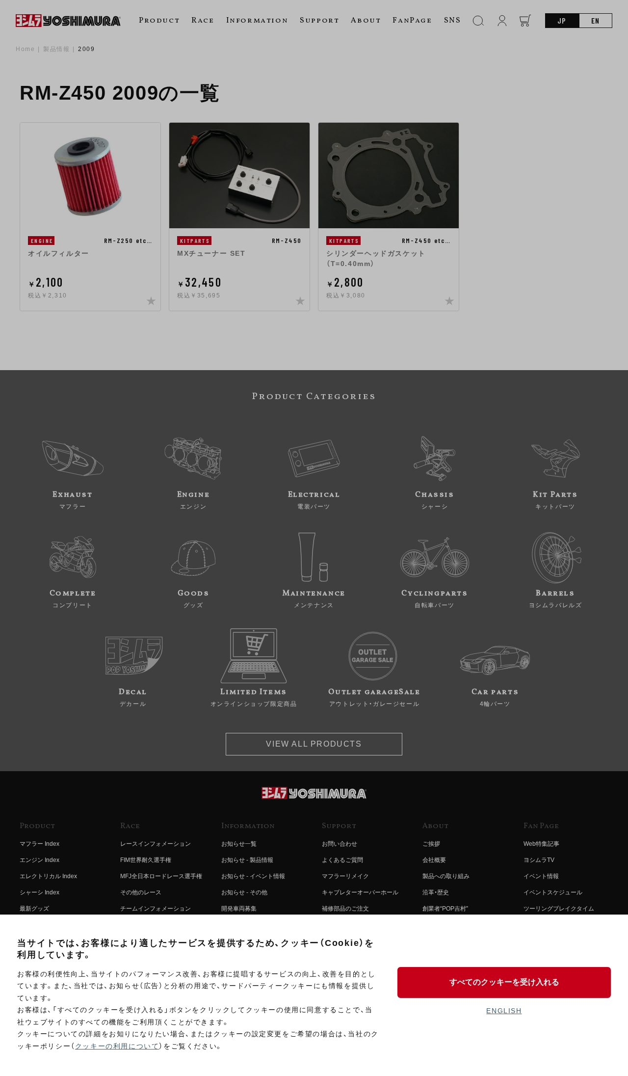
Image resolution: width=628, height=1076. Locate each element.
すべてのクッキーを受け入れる (504, 982)
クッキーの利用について (117, 1046)
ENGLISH (504, 1011)
